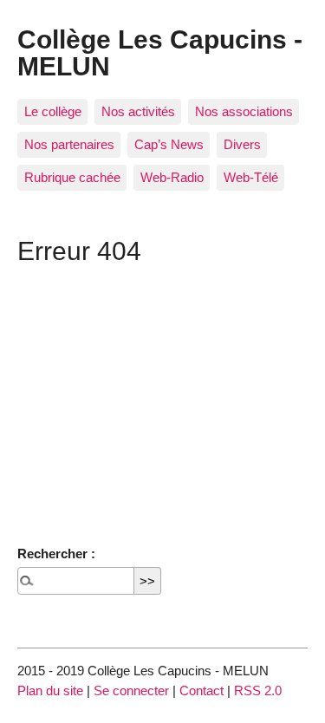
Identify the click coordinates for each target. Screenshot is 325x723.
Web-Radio (172, 177)
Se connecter (131, 690)
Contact (201, 690)
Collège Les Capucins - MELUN (159, 52)
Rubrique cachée (72, 177)
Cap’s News (169, 144)
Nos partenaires (69, 144)
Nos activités (138, 111)
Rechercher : (56, 553)
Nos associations (244, 111)
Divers (242, 144)
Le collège (52, 111)
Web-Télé (251, 177)
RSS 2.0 (258, 690)
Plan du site (50, 690)
